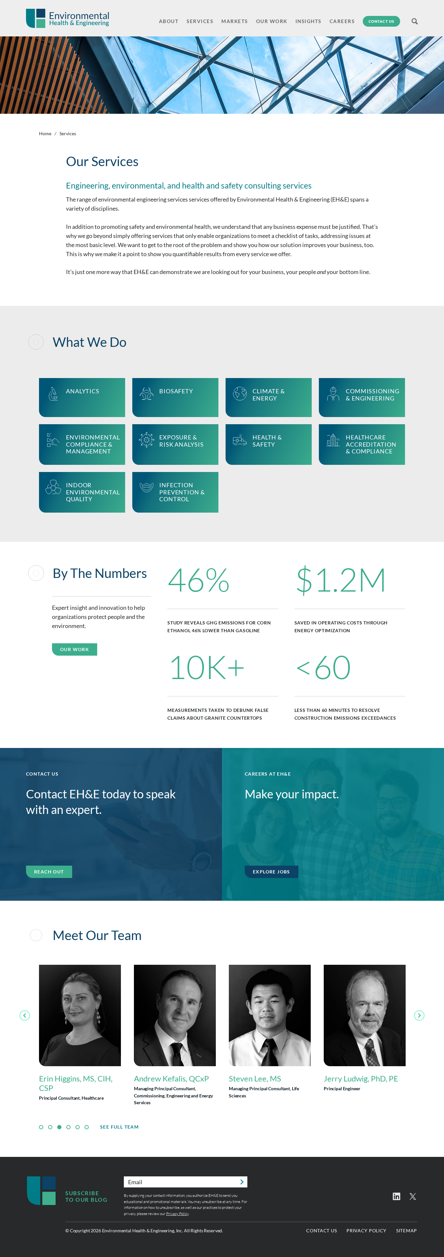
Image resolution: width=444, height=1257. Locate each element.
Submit (241, 1181)
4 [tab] (68, 1127)
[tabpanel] (80, 1036)
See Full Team (119, 1127)
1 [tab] (41, 1127)
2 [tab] (50, 1127)
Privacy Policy (177, 1213)
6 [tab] (87, 1127)
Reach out (49, 871)
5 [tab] (77, 1127)
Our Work (74, 649)
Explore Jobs (271, 871)
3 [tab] (59, 1127)
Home (45, 133)
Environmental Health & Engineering (67, 18)
